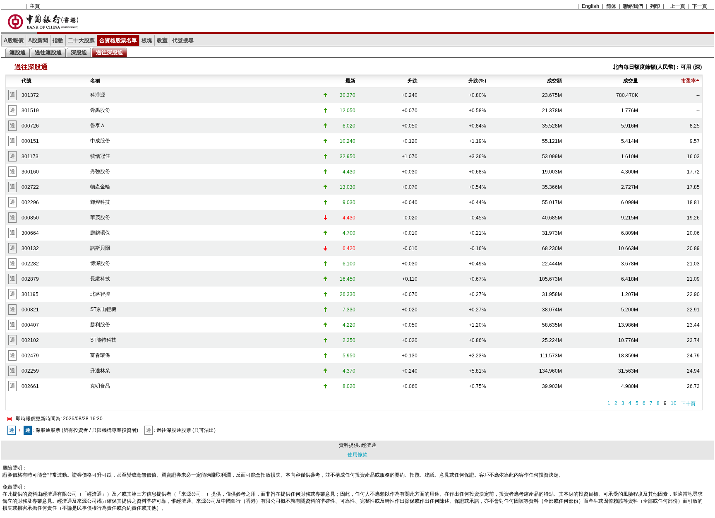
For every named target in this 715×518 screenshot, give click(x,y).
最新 (350, 81)
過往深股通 (109, 52)
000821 (30, 310)
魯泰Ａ (97, 125)
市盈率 (688, 81)
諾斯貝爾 (100, 248)
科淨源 (97, 95)
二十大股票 (81, 40)
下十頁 (688, 404)
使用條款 (357, 455)
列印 (655, 6)
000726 (30, 126)
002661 (30, 386)
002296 (30, 202)
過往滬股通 (48, 52)
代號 (26, 81)
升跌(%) (477, 81)
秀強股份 (100, 171)
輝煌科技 (100, 202)
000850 (30, 218)
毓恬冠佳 (100, 156)
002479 (30, 356)
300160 (30, 172)
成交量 (630, 81)
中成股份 (100, 141)
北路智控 (100, 294)
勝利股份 (100, 325)
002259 (30, 371)
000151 (30, 141)
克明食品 (100, 386)
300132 (30, 248)
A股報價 (14, 40)
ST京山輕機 (103, 309)
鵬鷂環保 (100, 233)
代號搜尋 (183, 40)
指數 (58, 40)
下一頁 (699, 6)
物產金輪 (100, 187)
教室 (162, 40)
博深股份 (100, 263)
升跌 (412, 81)
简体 (611, 6)
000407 (30, 325)
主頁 (35, 6)
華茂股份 (100, 217)
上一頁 (677, 6)
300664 (30, 233)
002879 (30, 279)
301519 (30, 110)
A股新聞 (38, 40)
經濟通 (368, 445)
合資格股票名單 (118, 40)
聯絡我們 (633, 6)
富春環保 (100, 355)
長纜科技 (100, 279)
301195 (30, 294)
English (590, 6)
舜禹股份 (100, 110)
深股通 (79, 52)
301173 (30, 156)
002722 (30, 187)
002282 (30, 264)
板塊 (147, 40)
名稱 (95, 81)
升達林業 (100, 370)
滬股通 (18, 52)
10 (674, 403)
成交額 (554, 81)
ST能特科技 (103, 340)
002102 (30, 340)
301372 (30, 95)
